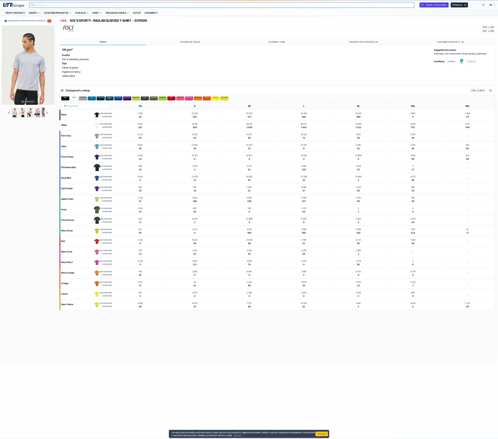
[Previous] (4, 65)
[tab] (103, 42)
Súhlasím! (322, 434)
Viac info (238, 435)
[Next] (52, 65)
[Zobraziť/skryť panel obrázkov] (62, 90)
